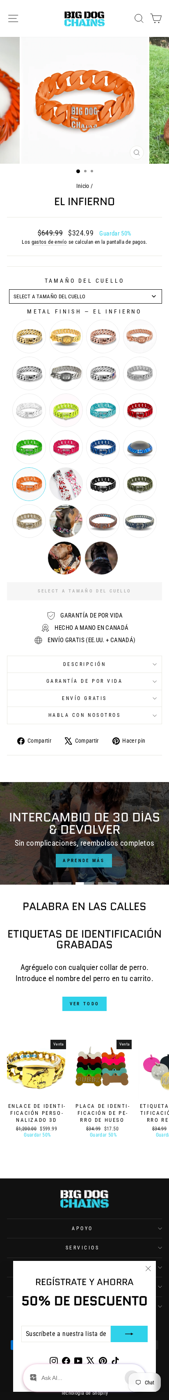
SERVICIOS (83, 1248)
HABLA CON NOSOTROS (84, 715)
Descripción (84, 664)
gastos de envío (49, 242)
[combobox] (85, 296)
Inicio (82, 186)
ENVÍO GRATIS (84, 698)
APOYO (82, 1228)
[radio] (29, 336)
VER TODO (84, 1004)
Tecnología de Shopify (84, 1393)
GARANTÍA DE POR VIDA (84, 681)
